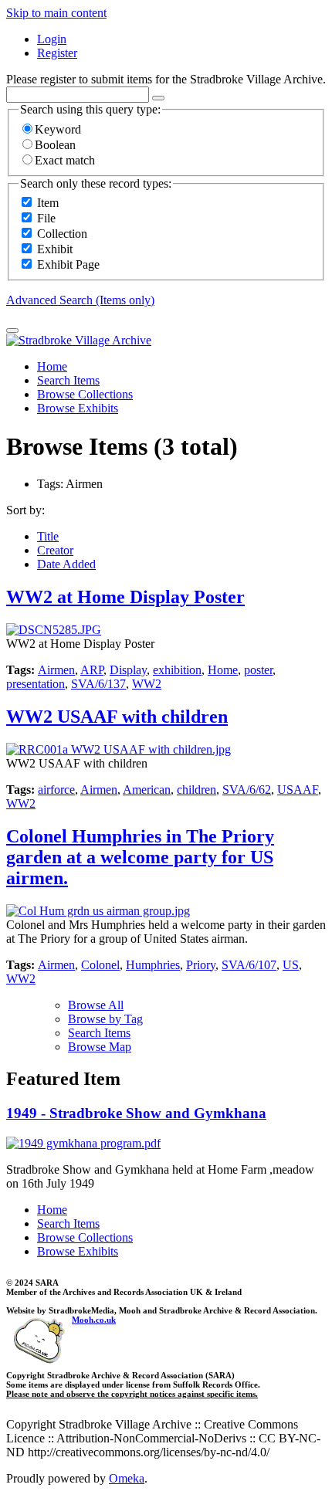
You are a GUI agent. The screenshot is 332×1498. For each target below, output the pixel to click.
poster (258, 669)
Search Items (68, 380)
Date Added (66, 564)
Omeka (126, 1478)
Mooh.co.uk (94, 1319)
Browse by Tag (105, 1018)
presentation (35, 683)
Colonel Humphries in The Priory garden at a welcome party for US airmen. (140, 857)
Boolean (55, 144)
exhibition (177, 669)
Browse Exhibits (77, 408)
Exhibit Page (68, 264)
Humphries (153, 964)
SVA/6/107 (249, 964)
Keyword (58, 129)
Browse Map (99, 1046)
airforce (56, 789)
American (147, 789)
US (291, 964)
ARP (91, 669)
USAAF (297, 789)
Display (128, 669)
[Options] (158, 98)
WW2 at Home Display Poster (125, 597)
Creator (55, 550)
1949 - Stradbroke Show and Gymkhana (136, 1113)
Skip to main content (56, 12)
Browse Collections (85, 394)
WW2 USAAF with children (117, 717)
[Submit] (12, 330)
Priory (200, 964)
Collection (62, 233)
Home (52, 366)
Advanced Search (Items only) (80, 300)
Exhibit (55, 249)
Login (51, 39)
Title (48, 536)
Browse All (96, 1005)
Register (57, 52)
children (196, 789)
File (46, 218)
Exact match (65, 160)
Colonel (100, 964)
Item (48, 202)
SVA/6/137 (98, 683)
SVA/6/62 (246, 789)
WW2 (146, 683)
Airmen (56, 669)
